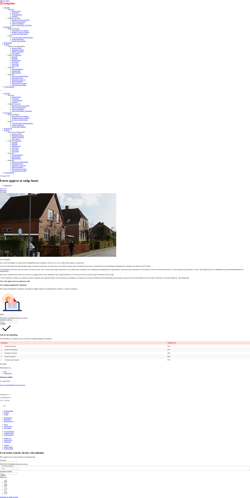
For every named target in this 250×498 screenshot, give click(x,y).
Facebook (3, 460)
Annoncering (8, 426)
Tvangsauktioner (17, 15)
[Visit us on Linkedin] (5, 486)
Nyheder (6, 44)
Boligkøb (14, 57)
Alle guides (15, 66)
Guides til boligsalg (18, 39)
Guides (6, 414)
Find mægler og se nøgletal (20, 30)
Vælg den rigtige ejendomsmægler (22, 37)
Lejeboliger (15, 13)
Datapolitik (7, 442)
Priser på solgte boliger (19, 22)
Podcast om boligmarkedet (20, 76)
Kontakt (6, 413)
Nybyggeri (15, 62)
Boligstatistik (8, 43)
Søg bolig (7, 8)
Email (2, 314)
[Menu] (1, 90)
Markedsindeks (16, 73)
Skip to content (4, 1)
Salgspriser (7, 419)
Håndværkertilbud (17, 81)
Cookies (6, 445)
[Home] (7, 4)
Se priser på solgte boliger (20, 34)
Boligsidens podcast (18, 50)
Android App (8, 440)
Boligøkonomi (16, 60)
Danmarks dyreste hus (18, 80)
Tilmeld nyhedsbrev (18, 51)
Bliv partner (7, 428)
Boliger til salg (16, 11)
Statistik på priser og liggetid (20, 20)
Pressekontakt (16, 71)
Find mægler (8, 27)
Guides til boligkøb (18, 23)
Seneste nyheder (17, 48)
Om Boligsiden (8, 411)
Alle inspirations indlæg (19, 85)
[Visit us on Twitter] (5, 494)
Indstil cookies (8, 447)
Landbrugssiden (9, 433)
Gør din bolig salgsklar (19, 41)
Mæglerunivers (8, 421)
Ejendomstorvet (9, 435)
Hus (5, 371)
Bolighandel (7, 185)
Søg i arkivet (16, 53)
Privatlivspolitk (8, 449)
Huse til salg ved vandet (19, 83)
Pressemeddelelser (17, 69)
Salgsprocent (8, 373)
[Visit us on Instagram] (5, 490)
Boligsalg (15, 59)
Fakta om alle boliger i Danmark (22, 25)
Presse (6, 425)
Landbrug (15, 16)
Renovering (15, 64)
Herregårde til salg (17, 78)
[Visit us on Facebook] (5, 482)
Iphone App (7, 438)
